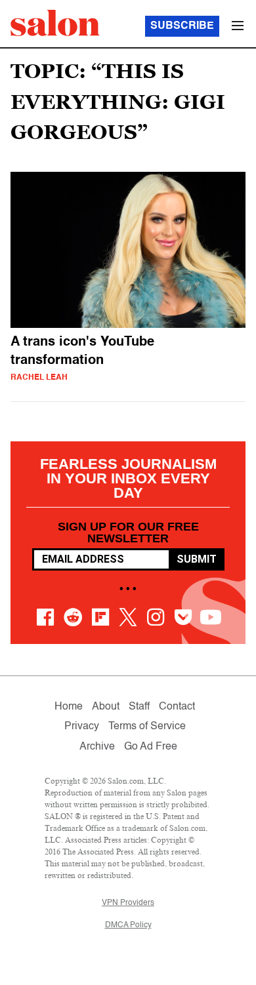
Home (68, 707)
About (105, 707)
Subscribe (182, 26)
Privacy (81, 726)
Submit (197, 559)
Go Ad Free (150, 747)
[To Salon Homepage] (55, 23)
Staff (139, 707)
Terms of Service (147, 726)
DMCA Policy (128, 925)
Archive (97, 747)
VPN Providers (128, 903)
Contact (177, 707)
